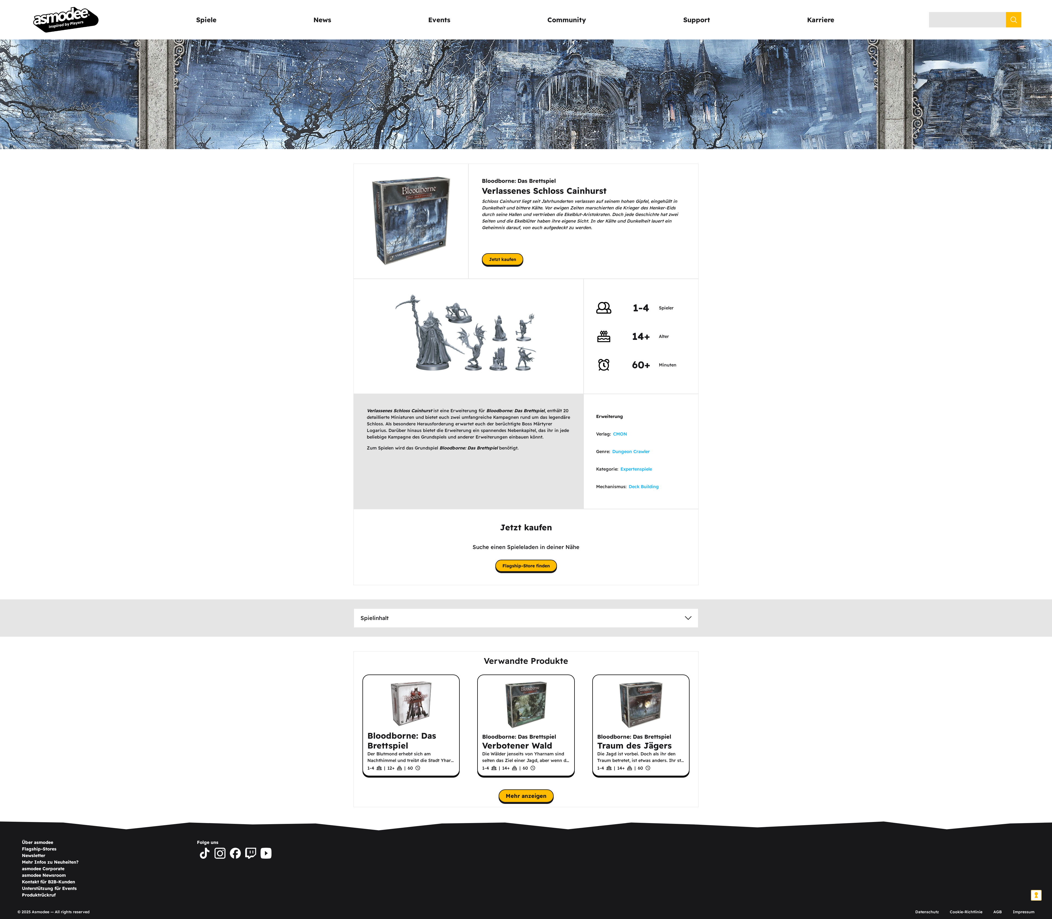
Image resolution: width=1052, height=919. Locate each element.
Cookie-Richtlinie (966, 911)
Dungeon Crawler (631, 451)
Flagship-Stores (39, 849)
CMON (620, 434)
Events (439, 20)
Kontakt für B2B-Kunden (48, 881)
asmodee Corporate (43, 868)
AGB (997, 911)
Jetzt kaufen (502, 259)
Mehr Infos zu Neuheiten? (50, 862)
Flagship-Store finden (526, 565)
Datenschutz (927, 911)
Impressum (1023, 911)
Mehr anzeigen (526, 795)
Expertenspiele (636, 469)
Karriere (820, 20)
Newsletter (33, 855)
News (322, 20)
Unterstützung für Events (49, 888)
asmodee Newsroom (44, 875)
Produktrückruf (39, 895)
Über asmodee (37, 842)
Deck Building (644, 486)
